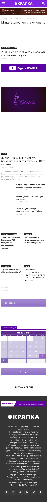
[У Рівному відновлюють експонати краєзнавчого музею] (23, 38)
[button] (43, 3)
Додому (4, 19)
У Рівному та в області (9, 48)
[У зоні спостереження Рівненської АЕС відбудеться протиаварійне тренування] (12, 227)
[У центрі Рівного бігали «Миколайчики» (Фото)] (12, 260)
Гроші (27, 266)
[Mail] (20, 492)
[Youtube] (40, 492)
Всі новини (10, 303)
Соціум (4, 153)
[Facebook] (6, 492)
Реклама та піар (24, 387)
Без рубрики (6, 266)
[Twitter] (33, 492)
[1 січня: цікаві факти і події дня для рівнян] (7, 199)
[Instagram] (13, 492)
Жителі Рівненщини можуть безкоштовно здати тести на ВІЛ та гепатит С (23, 161)
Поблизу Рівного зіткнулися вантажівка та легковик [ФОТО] (34, 240)
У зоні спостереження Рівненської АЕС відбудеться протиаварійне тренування (10, 242)
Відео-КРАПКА (27, 68)
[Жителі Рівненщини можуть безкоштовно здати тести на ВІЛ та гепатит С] (23, 138)
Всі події (24, 371)
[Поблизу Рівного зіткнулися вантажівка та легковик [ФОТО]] (35, 227)
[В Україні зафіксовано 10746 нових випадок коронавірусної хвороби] (7, 187)
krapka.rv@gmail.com (17, 482)
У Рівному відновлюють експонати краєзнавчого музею (23, 53)
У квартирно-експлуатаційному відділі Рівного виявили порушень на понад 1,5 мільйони (34, 275)
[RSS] (26, 492)
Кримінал (28, 234)
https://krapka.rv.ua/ (25, 453)
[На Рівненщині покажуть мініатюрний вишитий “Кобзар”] (7, 211)
